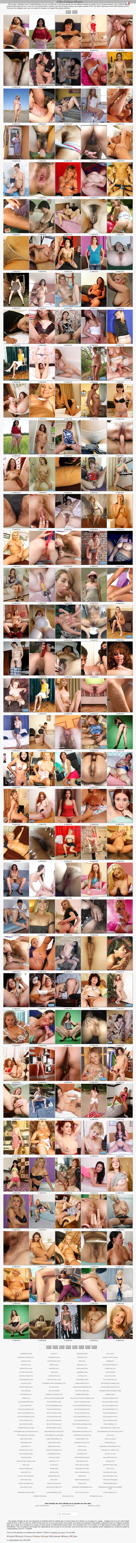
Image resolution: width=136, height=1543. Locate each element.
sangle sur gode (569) (26, 1476)
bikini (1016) (54, 1365)
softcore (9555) (26, 1480)
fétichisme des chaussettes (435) (26, 1431)
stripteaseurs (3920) (82, 1480)
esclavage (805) (54, 1391)
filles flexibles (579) (110, 1405)
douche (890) (25, 1391)
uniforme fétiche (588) (26, 1492)
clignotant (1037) (54, 1376)
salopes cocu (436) (110, 1472)
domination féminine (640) (82, 1387)
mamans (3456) (26, 1457)
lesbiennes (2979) (54, 1454)
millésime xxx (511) (110, 1457)
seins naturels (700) (110, 1476)
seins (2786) (82, 1476)
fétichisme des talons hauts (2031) (110, 1431)
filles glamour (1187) (26, 1409)
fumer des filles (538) (26, 1428)
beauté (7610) (26, 1365)
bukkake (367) (54, 1368)
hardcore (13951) (54, 1446)
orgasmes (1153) (82, 1461)
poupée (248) (54, 1468)
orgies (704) (110, 1461)
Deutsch (20, 1536)
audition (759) (82, 1357)
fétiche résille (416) (54, 1428)
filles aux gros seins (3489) (54, 1398)
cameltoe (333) (110, 1368)
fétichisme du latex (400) (54, 1435)
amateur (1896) (82, 1353)
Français (29, 1536)
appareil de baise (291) (26, 1357)
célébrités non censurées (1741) (54, 1383)
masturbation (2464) (82, 1457)
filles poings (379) (25, 1420)
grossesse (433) (110, 1442)
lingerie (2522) (82, 1454)
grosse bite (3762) (54, 1442)
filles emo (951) (26, 1405)
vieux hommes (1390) (54, 1492)
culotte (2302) (26, 1383)
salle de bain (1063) (82, 1472)
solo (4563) (54, 1480)
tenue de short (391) (26, 1483)
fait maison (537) (26, 1394)
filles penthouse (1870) (26, 1416)
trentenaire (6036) (110, 1483)
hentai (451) (82, 1446)
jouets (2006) (82, 1450)
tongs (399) (82, 1483)
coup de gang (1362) (54, 1379)
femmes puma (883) (82, 1394)
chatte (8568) (110, 1372)
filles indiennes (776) (110, 1409)
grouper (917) (26, 1446)
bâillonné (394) (82, 1368)
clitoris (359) (82, 1376)
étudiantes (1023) (96, 1496)
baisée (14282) (26, 1361)
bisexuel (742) (82, 1365)
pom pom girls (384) (110, 1465)
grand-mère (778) (82, 1439)
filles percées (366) (54, 1416)
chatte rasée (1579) (26, 1376)
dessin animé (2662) (26, 1387)
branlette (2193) (26, 1368)
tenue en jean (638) (54, 1483)
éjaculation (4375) (110, 1492)
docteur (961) (54, 1387)
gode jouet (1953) (26, 1439)
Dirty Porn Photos (42, 1506)
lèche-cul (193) (110, 1454)
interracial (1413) (26, 1450)
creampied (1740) (82, 1379)
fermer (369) (110, 1394)
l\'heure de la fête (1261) (110, 1450)
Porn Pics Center (94, 1506)
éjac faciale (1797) (82, 1492)
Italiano (37, 1536)
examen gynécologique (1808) (110, 1391)
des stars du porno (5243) (110, 1383)
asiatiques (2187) (54, 1357)
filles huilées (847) (54, 1409)
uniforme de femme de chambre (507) (110, 1488)
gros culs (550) (110, 1439)
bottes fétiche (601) (110, 1365)
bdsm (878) (110, 1361)
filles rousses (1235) (82, 1420)
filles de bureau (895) (110, 1402)
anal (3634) (110, 1353)
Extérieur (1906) (26, 1353)
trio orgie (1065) (26, 1487)
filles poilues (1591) (110, 1416)
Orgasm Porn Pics (68, 1506)
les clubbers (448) (26, 1454)
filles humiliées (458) (82, 1409)
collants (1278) (110, 1376)
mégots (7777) (54, 1461)
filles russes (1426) (110, 1420)
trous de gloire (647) (54, 1487)
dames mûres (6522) (82, 1383)
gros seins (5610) (26, 1442)
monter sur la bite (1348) (26, 1461)
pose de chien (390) (26, 1468)
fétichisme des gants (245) (54, 1431)
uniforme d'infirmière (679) (82, 1487)
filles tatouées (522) (54, 1424)
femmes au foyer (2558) (54, 1394)
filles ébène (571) (110, 1424)
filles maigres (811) (110, 1413)
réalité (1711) (26, 1472)
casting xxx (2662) (26, 1372)
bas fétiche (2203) (54, 1361)
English (11, 1536)
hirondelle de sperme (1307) (110, 1446)
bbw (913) (82, 1361)
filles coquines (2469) (82, 1402)
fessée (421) (26, 1398)
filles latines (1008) (54, 1413)
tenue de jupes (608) (110, 1480)
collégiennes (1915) (26, 1379)
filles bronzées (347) (26, 1402)
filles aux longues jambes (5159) (82, 1398)
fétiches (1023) (82, 1428)
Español (46, 1536)
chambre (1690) (82, 1372)
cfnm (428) (54, 1372)
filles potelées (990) (54, 1420)
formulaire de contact (58, 1532)
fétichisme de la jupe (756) (110, 1428)
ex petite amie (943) (82, 1391)
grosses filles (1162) (82, 1442)
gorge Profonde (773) (54, 1439)
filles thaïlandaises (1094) (82, 1424)
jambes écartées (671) (54, 1450)
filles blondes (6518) (110, 1398)
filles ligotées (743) (82, 1413)
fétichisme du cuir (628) (26, 1435)
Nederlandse (56, 1536)
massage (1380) (54, 1457)
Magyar (66, 1536)
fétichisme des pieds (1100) (82, 1431)
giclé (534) (110, 1435)
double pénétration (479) (110, 1387)
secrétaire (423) (54, 1476)
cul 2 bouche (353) (110, 1379)
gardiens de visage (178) (82, 1435)
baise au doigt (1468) (110, 1357)
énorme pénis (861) (40, 1496)
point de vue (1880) (82, 1465)
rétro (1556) (54, 1472)
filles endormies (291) (54, 1405)
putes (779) (110, 1468)
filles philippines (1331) (82, 1416)
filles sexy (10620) (26, 1424)
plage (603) (54, 1465)
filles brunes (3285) (54, 1402)
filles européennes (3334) (82, 1405)
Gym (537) (54, 1353)
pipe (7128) (26, 1465)
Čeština (74, 1536)
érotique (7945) (68, 1496)
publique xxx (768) (82, 1468)
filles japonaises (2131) (26, 1413)
